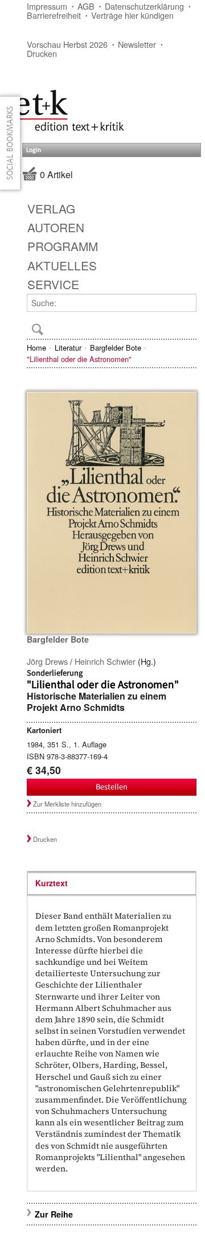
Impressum (47, 6)
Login (33, 150)
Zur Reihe (54, 1214)
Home (36, 347)
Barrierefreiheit (54, 15)
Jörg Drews (47, 661)
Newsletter (137, 44)
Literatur (68, 347)
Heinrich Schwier (105, 661)
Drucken (42, 53)
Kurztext (51, 883)
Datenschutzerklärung (144, 6)
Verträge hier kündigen (132, 15)
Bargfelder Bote (115, 347)
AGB (86, 6)
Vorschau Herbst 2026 (67, 44)
